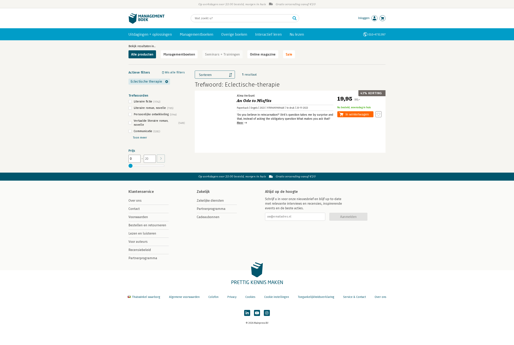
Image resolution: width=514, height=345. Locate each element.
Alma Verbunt (246, 95)
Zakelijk (203, 191)
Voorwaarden (138, 217)
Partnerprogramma (142, 258)
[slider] (130, 166)
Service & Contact (354, 297)
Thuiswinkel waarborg (146, 297)
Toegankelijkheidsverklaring (316, 297)
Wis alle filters (175, 72)
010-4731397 (377, 34)
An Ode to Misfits (254, 100)
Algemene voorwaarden (184, 297)
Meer (240, 122)
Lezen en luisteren (142, 233)
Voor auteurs (138, 242)
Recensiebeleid (139, 250)
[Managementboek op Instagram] (267, 313)
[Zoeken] (295, 18)
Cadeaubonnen (208, 217)
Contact (134, 209)
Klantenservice (141, 191)
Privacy (232, 297)
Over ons (135, 200)
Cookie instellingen (276, 297)
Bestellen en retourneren (147, 225)
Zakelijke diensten (210, 200)
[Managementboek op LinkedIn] (247, 313)
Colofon (213, 297)
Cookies (250, 297)
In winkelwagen (357, 114)
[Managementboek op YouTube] (257, 313)
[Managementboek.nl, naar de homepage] (146, 22)
